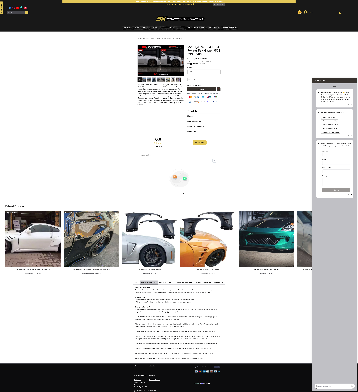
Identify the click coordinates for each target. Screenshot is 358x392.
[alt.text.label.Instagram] (13, 7)
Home (140, 38)
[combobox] (203, 72)
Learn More (201, 63)
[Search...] (26, 12)
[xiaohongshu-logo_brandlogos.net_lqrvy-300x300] (25, 7)
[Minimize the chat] (353, 80)
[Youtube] (17, 7)
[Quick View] (150, 239)
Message (325, 176)
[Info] (193, 4)
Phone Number (327, 167)
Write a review (200, 142)
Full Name (325, 151)
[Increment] (194, 79)
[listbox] (219, 4)
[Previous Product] (3, 239)
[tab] (136, 283)
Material (190, 67)
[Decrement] (189, 79)
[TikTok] (21, 7)
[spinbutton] (191, 79)
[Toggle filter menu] (214, 160)
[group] (179, 244)
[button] (219, 4)
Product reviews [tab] (146, 155)
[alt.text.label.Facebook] (9, 7)
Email (324, 159)
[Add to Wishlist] (218, 89)
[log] (334, 232)
